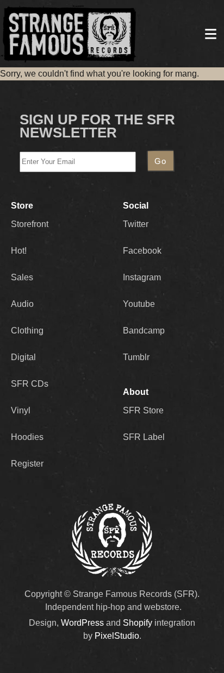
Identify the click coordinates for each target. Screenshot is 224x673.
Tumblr (136, 357)
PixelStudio (117, 635)
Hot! (19, 250)
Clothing (27, 330)
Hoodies (27, 437)
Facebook (142, 250)
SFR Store (143, 410)
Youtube (139, 304)
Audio (22, 304)
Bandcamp (144, 330)
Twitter (135, 224)
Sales (22, 277)
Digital (23, 357)
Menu (210, 33)
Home (68, 33)
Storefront (29, 224)
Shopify (137, 622)
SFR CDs (29, 383)
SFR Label (144, 437)
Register (27, 463)
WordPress (82, 622)
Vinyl (20, 410)
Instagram (142, 277)
